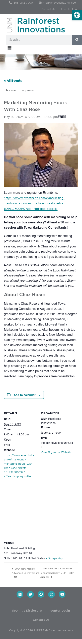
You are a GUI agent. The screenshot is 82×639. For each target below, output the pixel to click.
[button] (77, 15)
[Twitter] (30, 594)
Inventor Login (70, 9)
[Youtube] (62, 594)
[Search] (77, 40)
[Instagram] (51, 594)
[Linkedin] (20, 594)
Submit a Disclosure (27, 610)
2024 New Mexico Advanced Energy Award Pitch (25, 572)
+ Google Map (54, 558)
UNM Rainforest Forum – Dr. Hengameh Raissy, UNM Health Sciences (57, 572)
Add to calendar (24, 395)
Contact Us (48, 9)
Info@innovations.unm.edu (59, 2)
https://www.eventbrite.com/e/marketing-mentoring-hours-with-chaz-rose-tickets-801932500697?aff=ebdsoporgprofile (34, 203)
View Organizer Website (56, 452)
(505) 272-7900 (22, 2)
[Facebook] (41, 594)
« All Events (13, 80)
